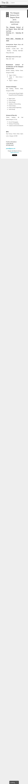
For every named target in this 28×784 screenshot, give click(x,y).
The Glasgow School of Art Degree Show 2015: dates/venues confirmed (14, 18)
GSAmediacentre (14, 152)
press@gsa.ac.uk (10, 148)
